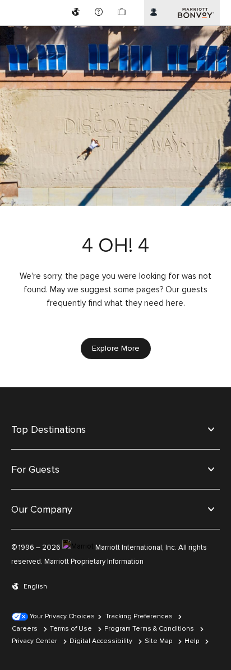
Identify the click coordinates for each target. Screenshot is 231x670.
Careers (25, 628)
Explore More (116, 348)
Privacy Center (34, 641)
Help (191, 641)
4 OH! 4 (115, 246)
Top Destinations (48, 429)
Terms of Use (71, 628)
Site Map (158, 641)
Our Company (41, 509)
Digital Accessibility (101, 641)
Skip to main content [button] (38, 5)
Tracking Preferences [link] (139, 616)
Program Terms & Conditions (149, 628)
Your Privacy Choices (61, 616)
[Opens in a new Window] (77, 13)
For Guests (35, 469)
